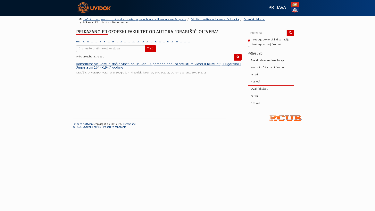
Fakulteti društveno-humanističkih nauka (215, 19)
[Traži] (290, 33)
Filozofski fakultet (254, 19)
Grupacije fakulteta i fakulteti (268, 67)
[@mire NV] (286, 118)
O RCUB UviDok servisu (87, 127)
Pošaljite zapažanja (114, 127)
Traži (150, 48)
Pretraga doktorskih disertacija (270, 39)
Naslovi (255, 81)
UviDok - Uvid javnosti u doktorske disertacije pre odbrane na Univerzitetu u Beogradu (134, 19)
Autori (254, 74)
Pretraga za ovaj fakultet (266, 44)
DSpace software (83, 124)
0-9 (78, 41)
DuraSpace (129, 124)
